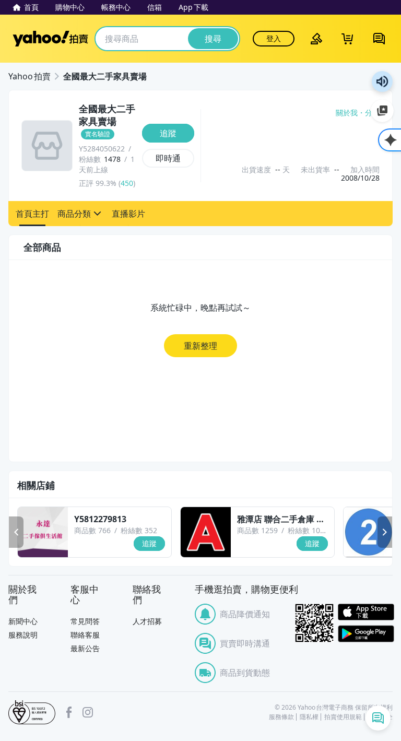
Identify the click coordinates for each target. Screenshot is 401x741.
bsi (31, 712)
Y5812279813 (100, 519)
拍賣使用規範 (343, 717)
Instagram (87, 712)
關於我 (347, 112)
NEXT (385, 532)
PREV (16, 532)
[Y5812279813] (43, 532)
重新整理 (200, 345)
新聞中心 (23, 621)
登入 (273, 38)
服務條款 (281, 717)
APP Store (366, 612)
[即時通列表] (378, 718)
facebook (69, 712)
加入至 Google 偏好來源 (382, 110)
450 (127, 183)
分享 (372, 112)
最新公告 (85, 648)
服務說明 (23, 635)
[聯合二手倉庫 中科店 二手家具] (369, 532)
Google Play (366, 633)
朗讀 (382, 81)
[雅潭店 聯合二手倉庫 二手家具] (206, 532)
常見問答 (85, 621)
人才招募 (147, 621)
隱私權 (309, 717)
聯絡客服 (85, 635)
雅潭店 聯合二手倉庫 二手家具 (282, 519)
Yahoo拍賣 (50, 38)
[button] (32, 213)
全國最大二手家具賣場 (105, 76)
